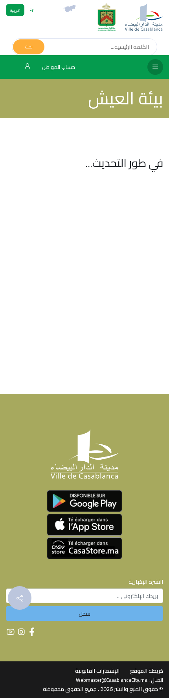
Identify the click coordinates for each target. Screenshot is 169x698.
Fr (31, 10)
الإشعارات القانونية (97, 670)
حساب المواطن (58, 67)
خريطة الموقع (146, 670)
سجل (84, 613)
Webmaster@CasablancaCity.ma (111, 680)
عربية (15, 10)
